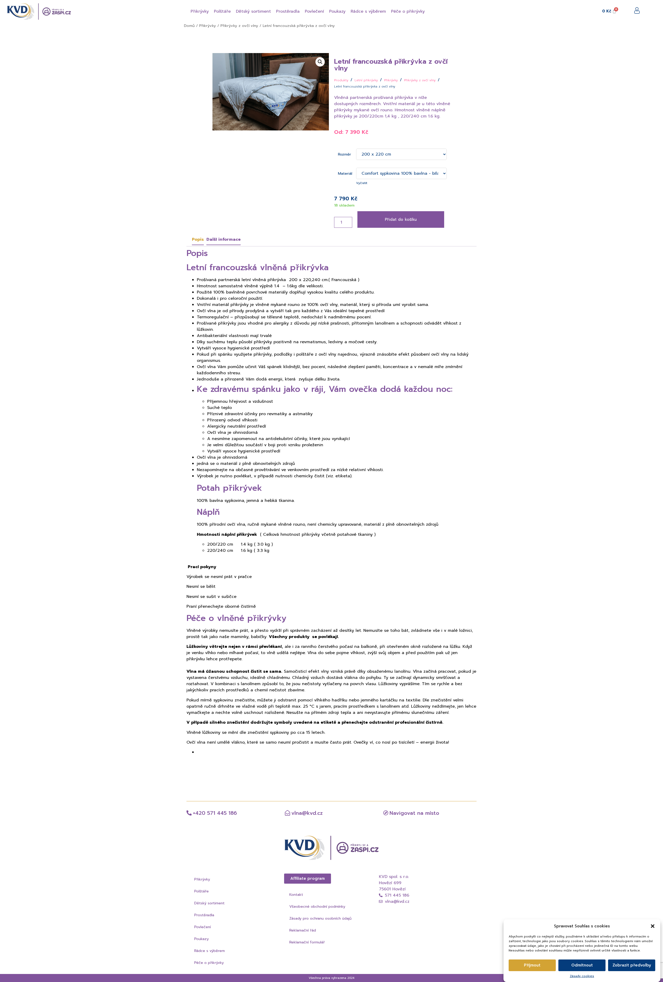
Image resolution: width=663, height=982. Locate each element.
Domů (189, 25)
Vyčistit (361, 183)
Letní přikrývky (366, 80)
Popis (198, 239)
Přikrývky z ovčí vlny (239, 25)
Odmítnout (582, 965)
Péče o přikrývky (209, 962)
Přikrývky (207, 25)
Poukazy (201, 939)
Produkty (341, 80)
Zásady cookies (582, 975)
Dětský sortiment (209, 903)
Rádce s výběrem (209, 951)
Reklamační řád (302, 930)
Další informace (223, 239)
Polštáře (201, 891)
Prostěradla (204, 915)
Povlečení (202, 927)
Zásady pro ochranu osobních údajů (320, 918)
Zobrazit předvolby (631, 965)
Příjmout (532, 965)
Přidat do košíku (401, 219)
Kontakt (296, 894)
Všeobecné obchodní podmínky (317, 906)
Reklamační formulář (307, 942)
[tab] (198, 239)
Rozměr (344, 153)
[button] (652, 926)
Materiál (345, 173)
